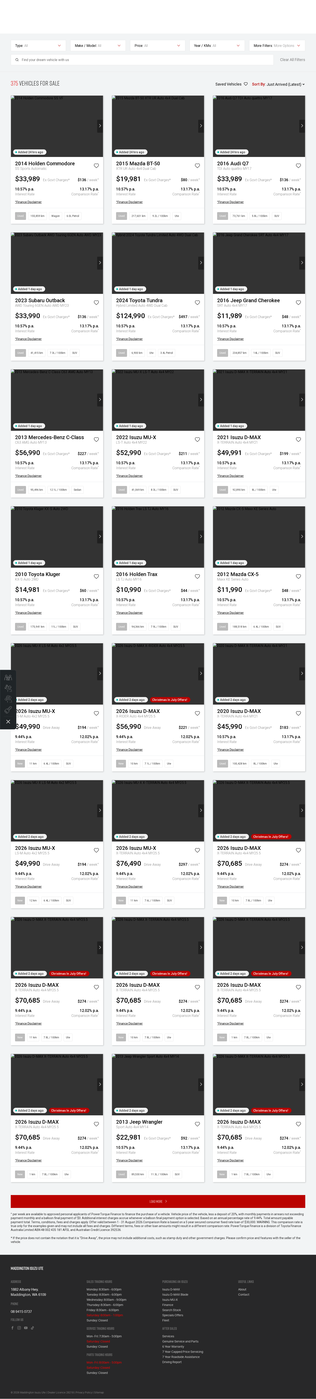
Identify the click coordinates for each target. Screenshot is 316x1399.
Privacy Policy (84, 1392)
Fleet (165, 1320)
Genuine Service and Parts (180, 1341)
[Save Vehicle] (96, 167)
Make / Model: (86, 46)
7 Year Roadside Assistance (181, 1357)
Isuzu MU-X (170, 1299)
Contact (243, 1294)
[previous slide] (14, 126)
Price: (139, 46)
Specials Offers (172, 1315)
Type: (19, 46)
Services (168, 1336)
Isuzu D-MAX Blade (175, 1294)
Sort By (258, 84)
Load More (156, 1201)
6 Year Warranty (173, 1346)
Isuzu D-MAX (171, 1289)
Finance (167, 1305)
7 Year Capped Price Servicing (182, 1351)
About (242, 1289)
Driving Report (172, 1362)
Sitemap (99, 1392)
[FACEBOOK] (12, 1328)
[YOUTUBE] (26, 1328)
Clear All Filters (292, 60)
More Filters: (263, 46)
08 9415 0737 (21, 1311)
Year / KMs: (203, 46)
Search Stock (171, 1310)
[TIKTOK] (32, 1328)
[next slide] (100, 126)
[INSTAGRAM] (19, 1328)
